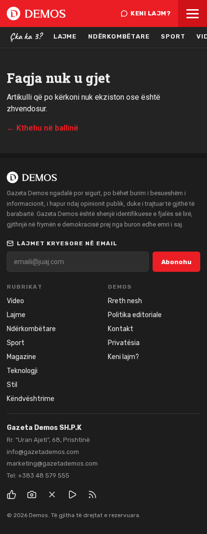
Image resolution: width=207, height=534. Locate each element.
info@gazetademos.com (43, 451)
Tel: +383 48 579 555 (38, 475)
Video (15, 301)
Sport (173, 36)
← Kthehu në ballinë (42, 128)
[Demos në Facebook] (11, 494)
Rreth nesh (125, 301)
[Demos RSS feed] (92, 494)
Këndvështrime (30, 399)
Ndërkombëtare (118, 36)
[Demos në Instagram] (32, 494)
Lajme (65, 36)
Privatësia (124, 343)
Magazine (21, 357)
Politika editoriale (135, 315)
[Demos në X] (52, 494)
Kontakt (120, 329)
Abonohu (176, 262)
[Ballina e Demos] (36, 13)
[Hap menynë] (192, 13)
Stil (12, 385)
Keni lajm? (150, 13)
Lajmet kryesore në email (67, 243)
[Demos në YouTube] (72, 494)
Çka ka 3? (26, 36)
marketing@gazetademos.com (52, 463)
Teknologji (22, 371)
